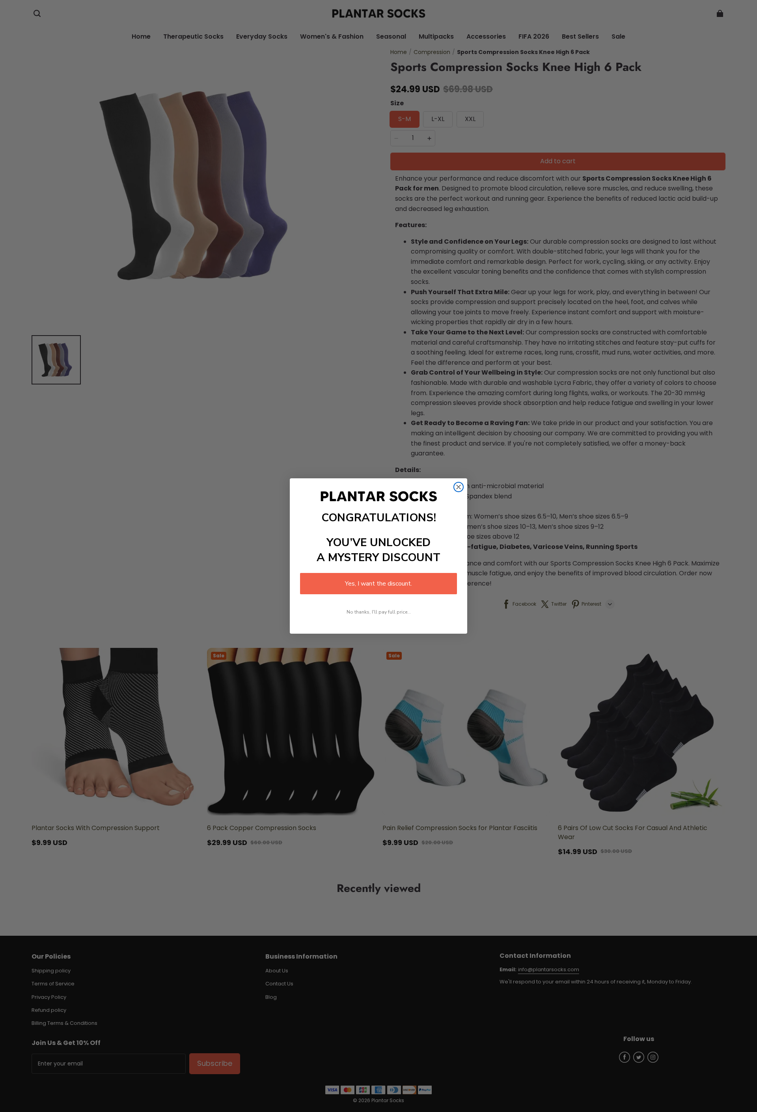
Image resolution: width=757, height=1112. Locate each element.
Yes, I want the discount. (378, 583)
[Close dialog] (458, 487)
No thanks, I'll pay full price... (379, 612)
